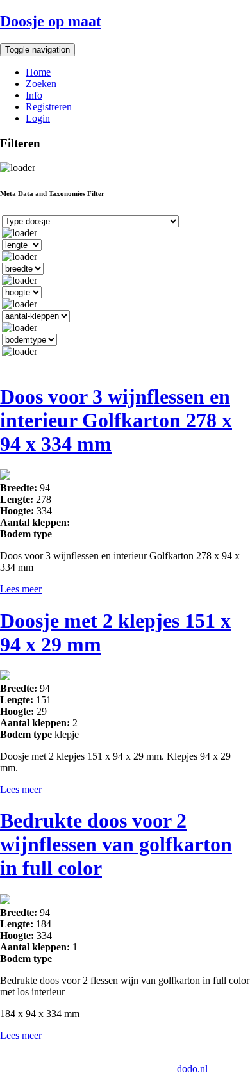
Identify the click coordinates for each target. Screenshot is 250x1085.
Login (38, 118)
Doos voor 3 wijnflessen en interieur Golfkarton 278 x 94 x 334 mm (116, 420)
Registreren (49, 106)
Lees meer (21, 588)
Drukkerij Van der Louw (68, 1057)
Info (34, 95)
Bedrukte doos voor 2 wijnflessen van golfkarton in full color (116, 844)
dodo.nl (192, 1068)
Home (38, 72)
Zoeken (41, 83)
